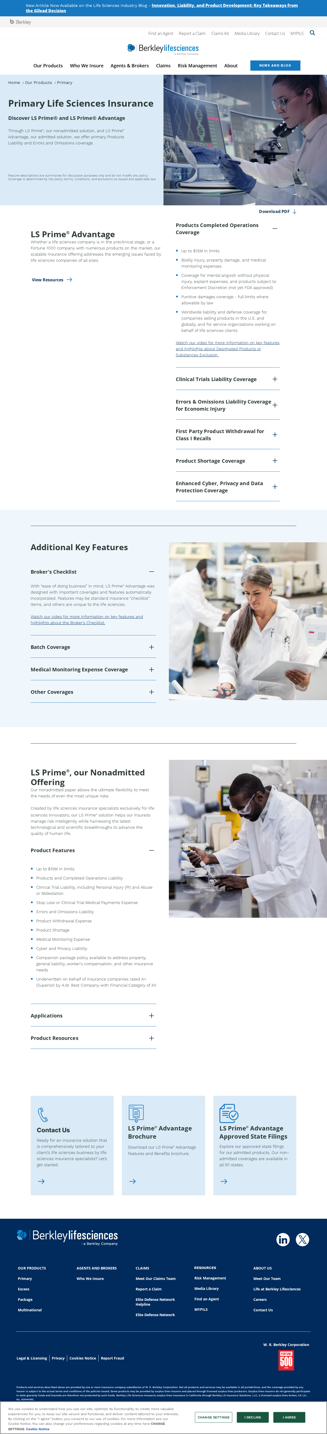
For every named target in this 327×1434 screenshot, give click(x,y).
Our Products (38, 82)
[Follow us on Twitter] (302, 1239)
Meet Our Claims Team (156, 1278)
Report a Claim (192, 33)
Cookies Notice (82, 1358)
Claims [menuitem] (163, 65)
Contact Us (275, 33)
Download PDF (274, 211)
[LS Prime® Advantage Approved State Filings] (223, 1182)
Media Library (247, 33)
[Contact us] (41, 1182)
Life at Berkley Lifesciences (277, 1289)
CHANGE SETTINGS (213, 1417)
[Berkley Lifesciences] (162, 49)
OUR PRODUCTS (32, 1268)
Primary (25, 1278)
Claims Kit (220, 33)
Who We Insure (90, 1278)
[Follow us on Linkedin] (283, 1239)
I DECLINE (252, 1417)
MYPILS (297, 33)
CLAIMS (142, 1268)
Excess (23, 1289)
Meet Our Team (267, 1278)
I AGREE (289, 1417)
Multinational (30, 1309)
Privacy (58, 1358)
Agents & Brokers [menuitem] (130, 65)
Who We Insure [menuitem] (86, 65)
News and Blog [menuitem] (275, 65)
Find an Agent (160, 33)
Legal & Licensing (32, 1358)
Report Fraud (112, 1358)
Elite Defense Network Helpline (155, 1302)
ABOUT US (262, 1268)
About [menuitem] (231, 65)
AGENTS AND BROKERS (97, 1268)
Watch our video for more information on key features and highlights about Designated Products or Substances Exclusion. (227, 348)
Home (14, 82)
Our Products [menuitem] (48, 65)
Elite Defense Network (155, 1314)
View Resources (47, 280)
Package (25, 1299)
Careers (260, 1299)
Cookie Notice (38, 1429)
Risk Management (210, 1278)
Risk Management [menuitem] (197, 65)
